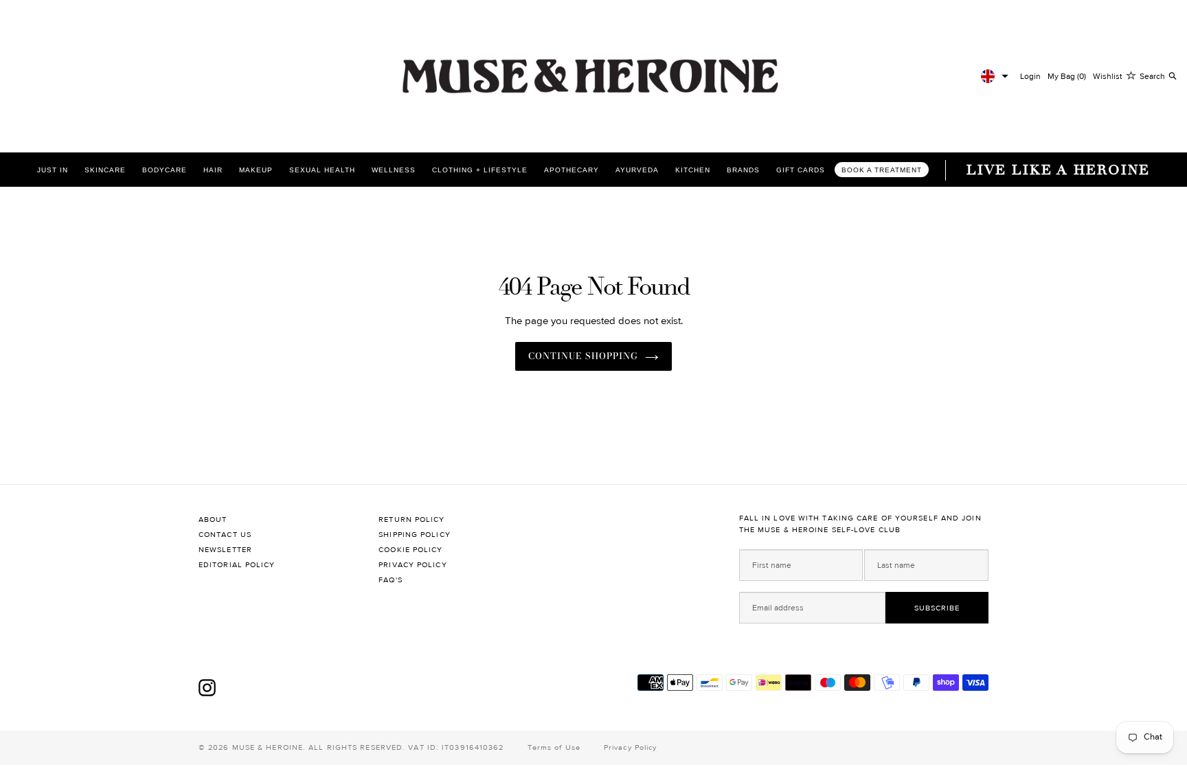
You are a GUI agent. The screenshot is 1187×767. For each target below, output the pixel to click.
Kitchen (692, 170)
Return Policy (411, 519)
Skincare (105, 170)
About (213, 519)
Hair (213, 170)
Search (1152, 76)
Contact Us (225, 534)
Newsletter (225, 549)
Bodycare (164, 170)
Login (1030, 76)
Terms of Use (554, 747)
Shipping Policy (414, 534)
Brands (743, 170)
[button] (995, 76)
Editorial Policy (237, 565)
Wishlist (1107, 76)
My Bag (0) (1067, 76)
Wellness (394, 170)
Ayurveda (637, 170)
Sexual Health (322, 170)
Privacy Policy (412, 565)
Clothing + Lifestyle (480, 170)
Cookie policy (410, 549)
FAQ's (390, 580)
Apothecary (571, 170)
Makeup (256, 170)
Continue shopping (583, 356)
